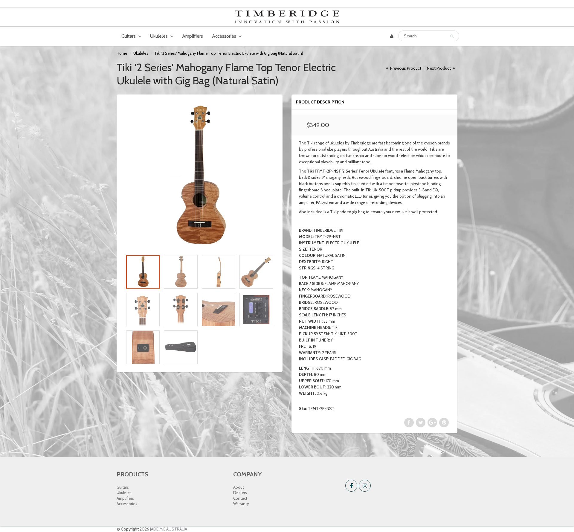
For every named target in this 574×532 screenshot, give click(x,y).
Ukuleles (159, 36)
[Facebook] (351, 486)
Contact (240, 498)
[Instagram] (365, 486)
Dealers (240, 492)
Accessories (224, 36)
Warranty (241, 503)
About (238, 487)
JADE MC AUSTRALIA (168, 529)
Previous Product (405, 68)
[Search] (452, 36)
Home (122, 53)
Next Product (439, 68)
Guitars (128, 36)
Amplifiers (192, 36)
